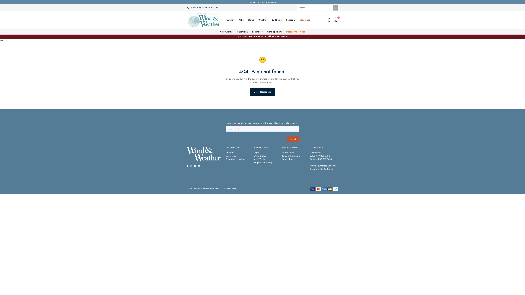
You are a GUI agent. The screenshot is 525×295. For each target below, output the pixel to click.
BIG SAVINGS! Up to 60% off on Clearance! (262, 36)
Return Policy (288, 152)
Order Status (260, 155)
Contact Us (231, 155)
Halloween (242, 31)
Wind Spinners (274, 31)
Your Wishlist (260, 159)
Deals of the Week (295, 31)
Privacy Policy (288, 159)
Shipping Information (235, 159)
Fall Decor (257, 31)
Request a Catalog (263, 162)
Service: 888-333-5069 (321, 159)
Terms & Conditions (291, 155)
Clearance (305, 19)
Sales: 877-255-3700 (320, 155)
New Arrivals (226, 31)
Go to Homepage (262, 91)
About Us (230, 152)
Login (256, 152)
